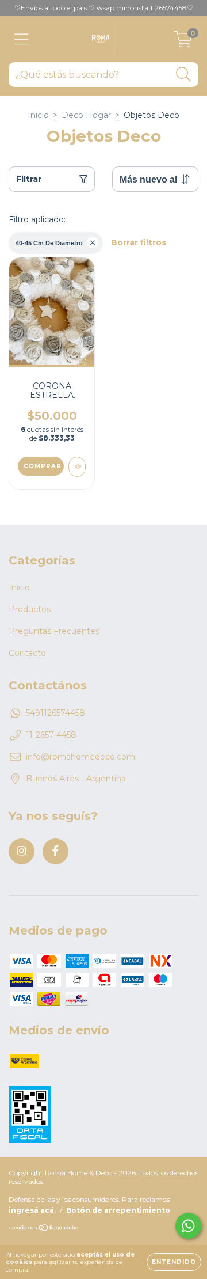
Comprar (43, 466)
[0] (183, 42)
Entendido (174, 1262)
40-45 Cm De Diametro (49, 243)
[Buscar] (183, 74)
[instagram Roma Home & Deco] (21, 851)
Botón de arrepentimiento (118, 1210)
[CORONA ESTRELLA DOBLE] (77, 467)
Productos (30, 609)
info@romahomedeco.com (80, 757)
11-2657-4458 (51, 735)
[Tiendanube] (44, 1229)
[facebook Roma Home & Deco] (55, 851)
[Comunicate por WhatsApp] (188, 1226)
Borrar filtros (138, 242)
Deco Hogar (86, 115)
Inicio (38, 115)
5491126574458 (55, 713)
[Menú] (21, 39)
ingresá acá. (32, 1210)
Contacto (27, 653)
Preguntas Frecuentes (54, 631)
